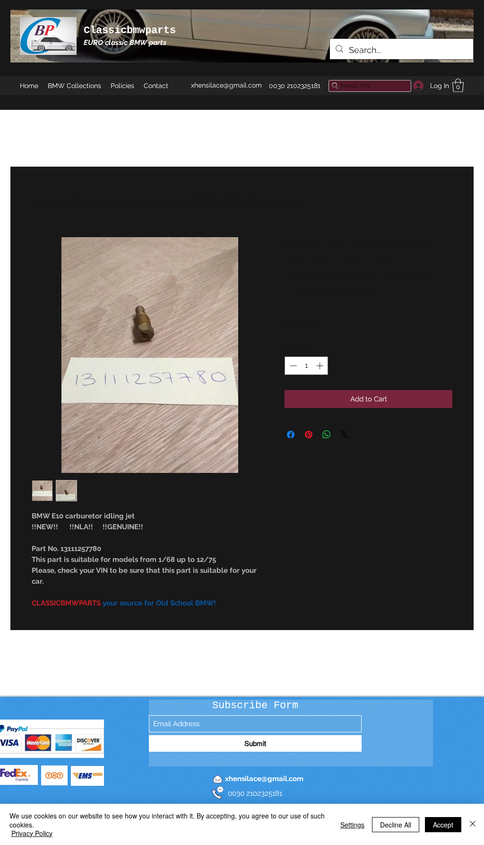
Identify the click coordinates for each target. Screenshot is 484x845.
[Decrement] (292, 365)
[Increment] (320, 365)
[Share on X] (344, 434)
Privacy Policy (31, 833)
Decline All (395, 824)
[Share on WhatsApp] (326, 434)
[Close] (472, 824)
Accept (443, 824)
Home (42, 201)
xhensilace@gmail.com (226, 85)
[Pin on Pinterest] (308, 434)
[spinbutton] (306, 365)
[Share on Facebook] (290, 434)
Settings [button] (352, 824)
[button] (458, 85)
